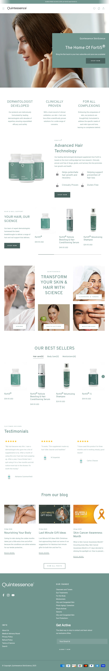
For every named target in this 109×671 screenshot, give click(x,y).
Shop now (20, 61)
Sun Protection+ (62, 618)
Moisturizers (89, 326)
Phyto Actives (54, 326)
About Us (5, 630)
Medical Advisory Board (11, 634)
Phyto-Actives (61, 609)
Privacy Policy (7, 637)
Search (4, 646)
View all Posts (54, 566)
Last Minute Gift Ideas (52, 533)
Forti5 (38, 237)
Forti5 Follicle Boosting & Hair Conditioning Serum (69, 239)
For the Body (61, 596)
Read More (9, 553)
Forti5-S (87, 393)
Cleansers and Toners (64, 590)
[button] (3, 8)
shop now (12, 245)
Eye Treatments (62, 593)
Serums (19, 326)
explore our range (49, 62)
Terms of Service (8, 643)
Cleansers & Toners (89, 297)
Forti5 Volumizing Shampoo (93, 238)
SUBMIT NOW (64, 649)
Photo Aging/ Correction (65, 605)
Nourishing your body (17, 533)
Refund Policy (7, 640)
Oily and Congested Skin (65, 602)
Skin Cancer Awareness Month (87, 534)
